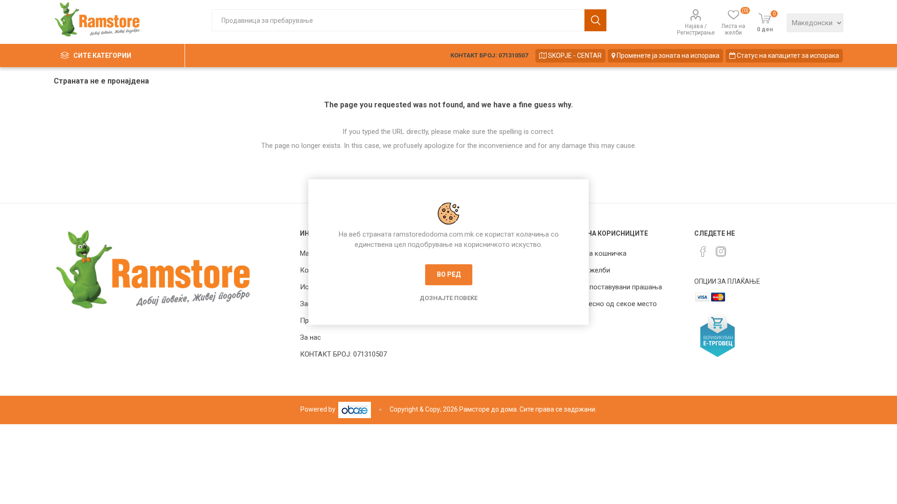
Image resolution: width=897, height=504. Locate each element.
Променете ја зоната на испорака (667, 55)
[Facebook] (703, 251)
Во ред (449, 274)
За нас (310, 337)
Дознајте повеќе (448, 297)
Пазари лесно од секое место (608, 304)
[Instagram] (720, 251)
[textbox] (398, 20)
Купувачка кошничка (592, 253)
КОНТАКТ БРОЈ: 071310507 (489, 55)
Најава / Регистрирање (696, 29)
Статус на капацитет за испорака (787, 55)
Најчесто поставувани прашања (610, 287)
